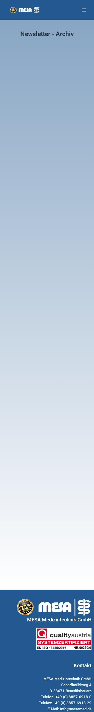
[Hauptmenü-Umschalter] (83, 10)
